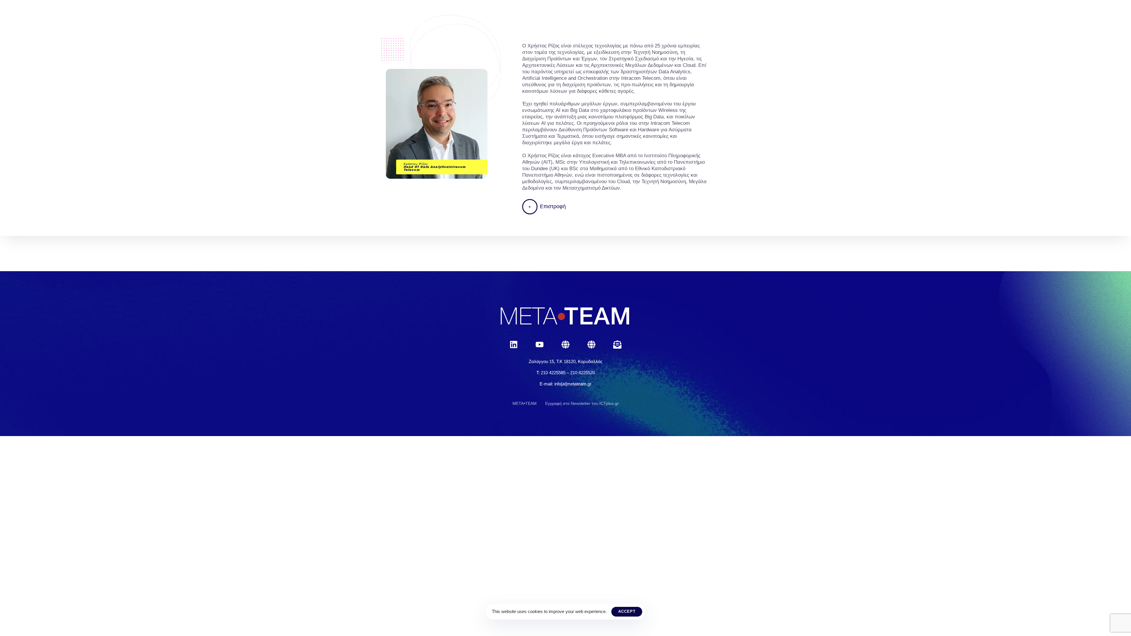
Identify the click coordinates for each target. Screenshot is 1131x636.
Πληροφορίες (573, 23)
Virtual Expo (663, 23)
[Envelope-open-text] (617, 344)
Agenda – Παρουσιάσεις (510, 23)
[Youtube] (539, 344)
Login (704, 23)
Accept (627, 611)
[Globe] (565, 344)
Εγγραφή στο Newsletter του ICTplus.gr (582, 403)
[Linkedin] (514, 344)
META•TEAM (524, 403)
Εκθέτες (617, 23)
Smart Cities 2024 (441, 23)
